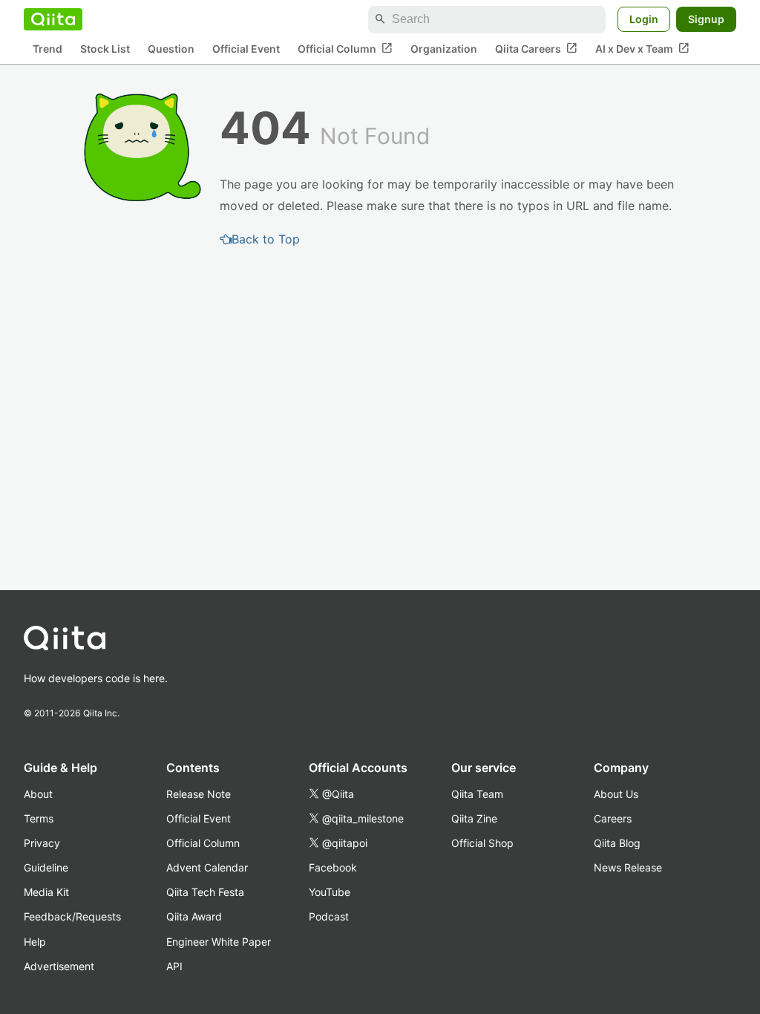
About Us (616, 794)
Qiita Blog (617, 843)
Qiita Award (194, 916)
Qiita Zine (474, 818)
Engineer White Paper (218, 941)
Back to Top (266, 239)
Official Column (345, 48)
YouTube (329, 892)
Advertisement (59, 966)
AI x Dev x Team (642, 48)
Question (171, 48)
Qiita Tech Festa (205, 892)
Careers (613, 818)
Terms (38, 818)
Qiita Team (477, 794)
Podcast (329, 916)
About (38, 794)
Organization (443, 48)
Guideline (46, 867)
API (174, 966)
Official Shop (482, 843)
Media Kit (46, 892)
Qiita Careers (536, 48)
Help (35, 941)
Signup (706, 19)
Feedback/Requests (72, 916)
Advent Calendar (207, 867)
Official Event (246, 48)
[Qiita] (53, 19)
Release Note (198, 794)
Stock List (105, 48)
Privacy (42, 843)
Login (643, 19)
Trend (47, 48)
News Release (628, 867)
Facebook (333, 867)
